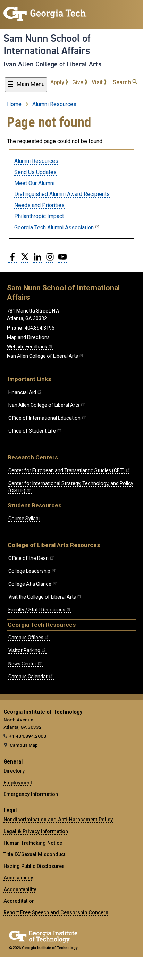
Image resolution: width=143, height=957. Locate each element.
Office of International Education (44, 418)
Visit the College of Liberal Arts (42, 597)
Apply (58, 82)
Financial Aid (22, 392)
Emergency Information (30, 794)
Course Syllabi (24, 518)
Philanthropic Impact (39, 216)
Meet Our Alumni (34, 183)
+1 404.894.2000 (27, 736)
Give (78, 82)
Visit (98, 82)
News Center (22, 663)
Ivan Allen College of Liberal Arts (52, 64)
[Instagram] (50, 259)
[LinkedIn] (37, 259)
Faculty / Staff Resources (36, 609)
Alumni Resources (54, 104)
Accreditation (19, 901)
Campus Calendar (28, 676)
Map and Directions (28, 337)
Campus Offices (25, 637)
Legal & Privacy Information (35, 831)
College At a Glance (29, 584)
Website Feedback (27, 346)
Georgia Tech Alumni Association (54, 227)
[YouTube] (62, 259)
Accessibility (18, 877)
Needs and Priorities (39, 205)
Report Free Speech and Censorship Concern (55, 912)
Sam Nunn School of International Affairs (47, 44)
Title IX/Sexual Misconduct (34, 854)
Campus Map (24, 745)
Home (14, 104)
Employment (17, 782)
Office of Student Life (32, 431)
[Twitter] (25, 259)
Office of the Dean (28, 558)
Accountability (19, 889)
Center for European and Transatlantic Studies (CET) (66, 470)
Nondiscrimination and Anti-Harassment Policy (58, 819)
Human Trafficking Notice (32, 843)
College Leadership (29, 571)
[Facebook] (12, 259)
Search (122, 82)
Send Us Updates (35, 172)
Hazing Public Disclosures (34, 866)
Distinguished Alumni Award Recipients (62, 194)
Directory (14, 771)
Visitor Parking (24, 650)
